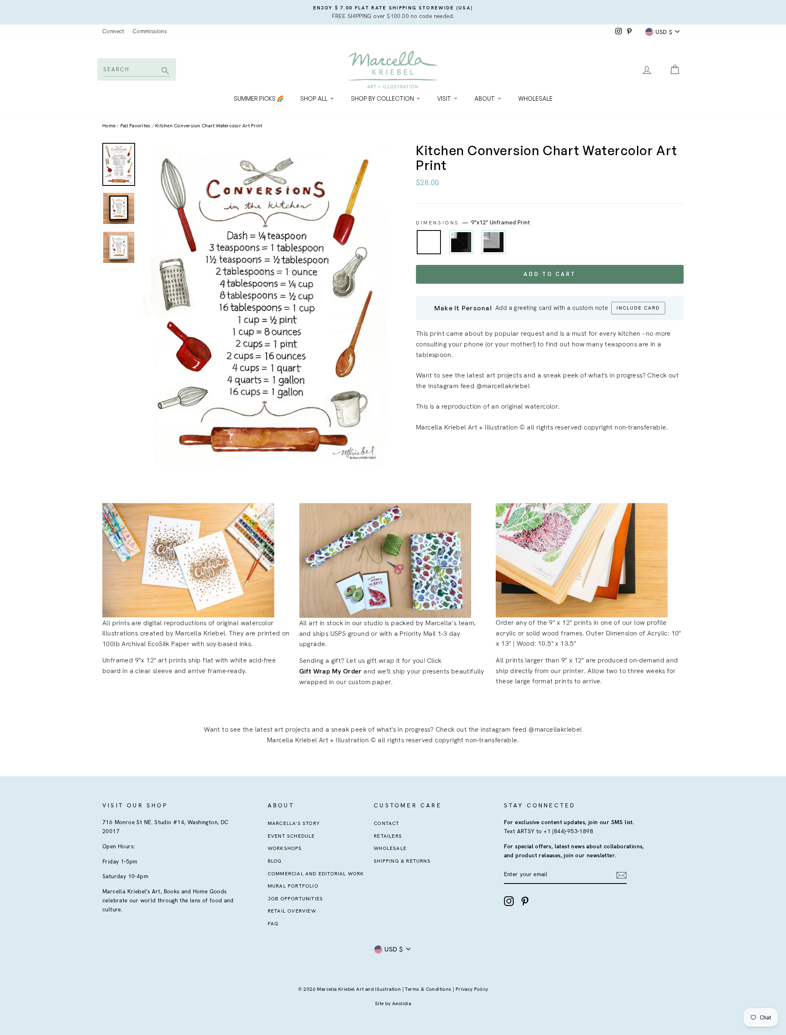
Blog (275, 861)
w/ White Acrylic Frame (493, 242)
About (484, 98)
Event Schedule (291, 836)
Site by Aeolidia (393, 1003)
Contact (386, 823)
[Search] (164, 71)
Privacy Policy (472, 989)
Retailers (388, 836)
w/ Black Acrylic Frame (461, 242)
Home (108, 125)
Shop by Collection (382, 98)
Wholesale (535, 98)
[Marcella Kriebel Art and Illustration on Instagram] (509, 901)
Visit (444, 98)
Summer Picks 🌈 (259, 98)
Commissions (150, 31)
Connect (113, 31)
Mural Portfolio (293, 886)
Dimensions (473, 222)
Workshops (285, 848)
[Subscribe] (621, 875)
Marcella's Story (294, 823)
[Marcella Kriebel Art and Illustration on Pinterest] (525, 901)
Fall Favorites (135, 125)
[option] (393, 12)
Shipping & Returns (402, 861)
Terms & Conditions (428, 989)
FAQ (273, 923)
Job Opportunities (295, 898)
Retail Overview (292, 911)
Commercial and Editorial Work (316, 873)
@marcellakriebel (555, 729)
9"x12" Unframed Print (429, 242)
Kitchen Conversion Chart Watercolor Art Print (208, 125)
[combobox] (136, 69)
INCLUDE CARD (638, 308)
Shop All (314, 98)
